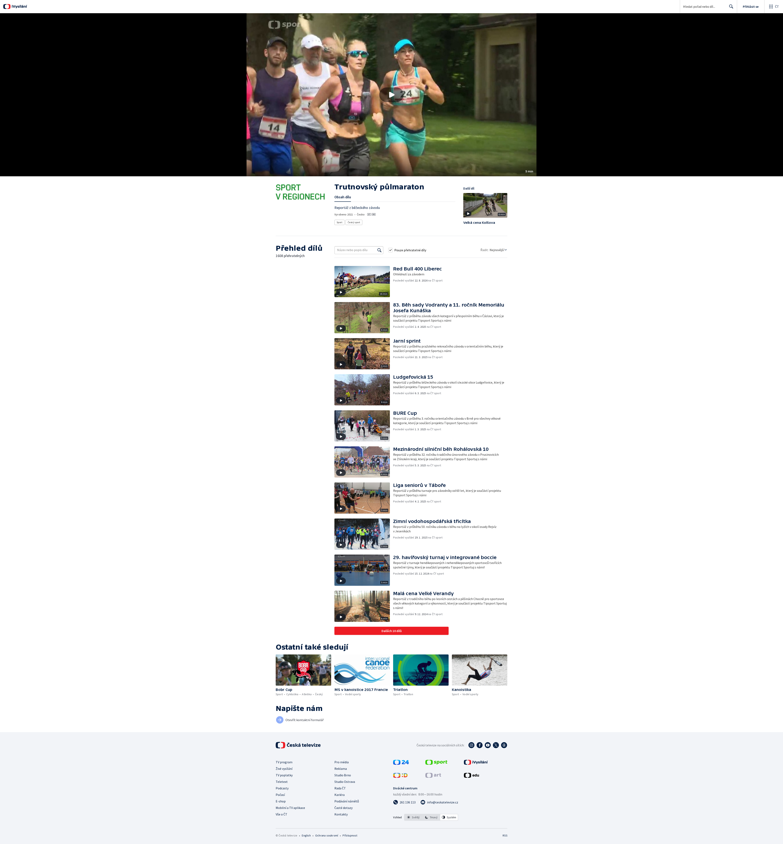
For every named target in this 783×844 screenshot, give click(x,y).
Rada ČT (340, 788)
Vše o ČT (281, 814)
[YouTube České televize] (487, 745)
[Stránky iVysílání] (476, 763)
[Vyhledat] (379, 250)
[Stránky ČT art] (433, 776)
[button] (391, 94)
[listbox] (431, 817)
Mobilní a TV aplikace (290, 808)
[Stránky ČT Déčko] (400, 776)
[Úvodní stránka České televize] (298, 745)
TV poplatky (284, 775)
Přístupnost (350, 835)
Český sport (354, 222)
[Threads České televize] (504, 745)
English (306, 835)
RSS (505, 835)
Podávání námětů (346, 801)
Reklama (340, 769)
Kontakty (341, 814)
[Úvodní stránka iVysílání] (18, 6)
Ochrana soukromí (326, 835)
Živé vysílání (284, 769)
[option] (413, 817)
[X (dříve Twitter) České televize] (496, 745)
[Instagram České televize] (471, 745)
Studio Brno (342, 775)
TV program (284, 762)
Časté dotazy (343, 808)
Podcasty (282, 788)
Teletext (282, 782)
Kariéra (339, 795)
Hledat (731, 6)
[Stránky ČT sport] (436, 763)
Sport (339, 222)
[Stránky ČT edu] (471, 776)
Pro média (341, 762)
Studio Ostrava (344, 782)
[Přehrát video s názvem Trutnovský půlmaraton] (391, 94)
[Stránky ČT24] (401, 763)
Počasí (280, 795)
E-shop (281, 801)
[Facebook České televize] (479, 745)
